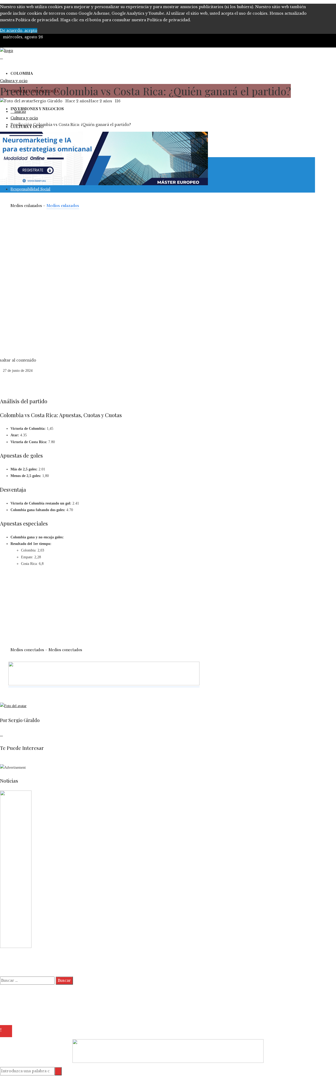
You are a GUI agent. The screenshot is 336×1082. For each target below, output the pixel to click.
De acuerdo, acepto (18, 30)
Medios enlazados (62, 205)
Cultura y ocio (14, 80)
